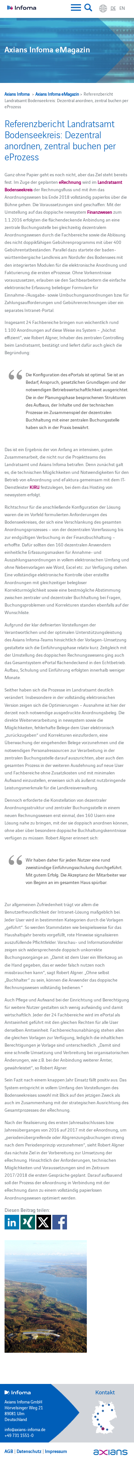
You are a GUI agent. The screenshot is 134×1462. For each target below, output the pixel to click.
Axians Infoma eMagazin (57, 94)
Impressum (56, 1451)
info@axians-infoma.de (25, 1429)
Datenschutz (29, 1451)
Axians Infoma (17, 94)
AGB (9, 1451)
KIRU (35, 487)
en (122, 8)
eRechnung (70, 182)
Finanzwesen (99, 211)
